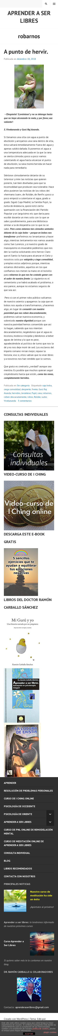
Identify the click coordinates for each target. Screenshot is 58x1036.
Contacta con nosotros (19, 876)
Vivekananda (10, 400)
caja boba (47, 385)
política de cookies (40, 1029)
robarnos (47, 393)
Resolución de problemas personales (28, 790)
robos (30, 396)
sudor (44, 396)
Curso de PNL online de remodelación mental (28, 831)
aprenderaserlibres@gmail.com (32, 1007)
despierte (26, 389)
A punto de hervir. (26, 51)
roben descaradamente (15, 396)
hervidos (16, 393)
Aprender (10, 782)
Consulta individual (17, 852)
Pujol (34, 393)
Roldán (37, 396)
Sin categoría (23, 385)
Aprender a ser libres (29, 16)
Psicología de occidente (19, 806)
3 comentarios (25, 400)
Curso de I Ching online (19, 798)
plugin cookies (50, 1032)
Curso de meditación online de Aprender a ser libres (24, 843)
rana (40, 393)
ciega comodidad (12, 389)
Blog (7, 860)
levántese (26, 393)
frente (35, 389)
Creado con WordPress (16, 1018)
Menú (54, 3)
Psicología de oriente (18, 814)
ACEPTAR (29, 1034)
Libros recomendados (18, 868)
